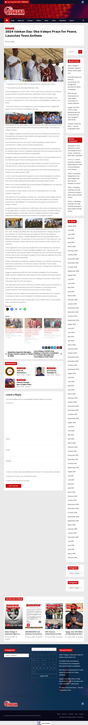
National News (10, 607)
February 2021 (72, 496)
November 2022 (73, 410)
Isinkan (16, 605)
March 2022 (72, 443)
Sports (72, 20)
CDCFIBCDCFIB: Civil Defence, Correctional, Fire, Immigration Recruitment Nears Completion (69, 663)
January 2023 (72, 402)
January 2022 (72, 451)
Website (8, 461)
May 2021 (71, 484)
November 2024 (73, 312)
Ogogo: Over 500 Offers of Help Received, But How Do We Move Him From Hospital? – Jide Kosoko (71, 681)
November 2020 (73, 508)
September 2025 (73, 271)
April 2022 (71, 439)
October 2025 (72, 267)
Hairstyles (71, 146)
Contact (30, 20)
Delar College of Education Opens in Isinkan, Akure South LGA (13, 635)
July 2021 (71, 476)
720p (69, 174)
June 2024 (71, 332)
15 (51, 660)
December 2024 (73, 308)
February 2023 (72, 398)
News (46, 20)
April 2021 (71, 488)
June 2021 (71, 480)
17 (33, 664)
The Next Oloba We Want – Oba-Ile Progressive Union (74, 126)
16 (54, 660)
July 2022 (71, 427)
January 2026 (72, 255)
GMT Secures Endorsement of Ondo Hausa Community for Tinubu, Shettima (73, 98)
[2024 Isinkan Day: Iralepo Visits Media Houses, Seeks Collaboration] (52, 323)
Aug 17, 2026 (21, 375)
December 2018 (73, 537)
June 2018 (71, 545)
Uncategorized (9, 28)
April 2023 (71, 390)
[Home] (7, 20)
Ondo (8, 610)
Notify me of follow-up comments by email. (22, 476)
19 (40, 664)
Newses (29, 715)
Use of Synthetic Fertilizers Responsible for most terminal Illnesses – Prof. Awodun (75, 164)
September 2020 (73, 517)
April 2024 (71, 341)
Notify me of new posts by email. (18, 481)
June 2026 (71, 234)
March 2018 (71, 554)
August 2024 (72, 324)
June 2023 (71, 382)
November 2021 (73, 459)
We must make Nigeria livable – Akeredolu (71, 717)
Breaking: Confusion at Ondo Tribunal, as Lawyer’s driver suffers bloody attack (75, 192)
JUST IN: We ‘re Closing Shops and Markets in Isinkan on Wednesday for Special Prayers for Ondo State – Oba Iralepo (33, 332)
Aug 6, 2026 (20, 387)
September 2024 (73, 320)
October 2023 (72, 365)
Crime (54, 20)
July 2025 (71, 279)
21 (47, 664)
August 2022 (72, 423)
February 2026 (73, 251)
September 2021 (73, 468)
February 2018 (72, 558)
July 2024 (71, 328)
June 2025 (71, 283)
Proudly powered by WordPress (13, 715)
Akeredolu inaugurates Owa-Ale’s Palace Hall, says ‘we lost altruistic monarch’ (74, 178)
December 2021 (73, 455)
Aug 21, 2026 (31, 637)
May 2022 (71, 435)
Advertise (71, 714)
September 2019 (73, 521)
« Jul (33, 681)
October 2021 (72, 463)
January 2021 (72, 500)
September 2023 (73, 369)
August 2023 (72, 373)
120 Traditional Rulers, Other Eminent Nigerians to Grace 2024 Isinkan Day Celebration (14, 330)
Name (8, 439)
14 (47, 660)
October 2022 (72, 414)
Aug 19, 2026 (71, 637)
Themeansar (37, 715)
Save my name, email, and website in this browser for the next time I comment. (33, 472)
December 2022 (73, 406)
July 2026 (71, 230)
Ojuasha (28, 375)
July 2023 (71, 377)
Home (58, 714)
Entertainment (71, 605)
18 (36, 664)
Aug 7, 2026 (50, 375)
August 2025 (72, 275)
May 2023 (71, 386)
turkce (70, 201)
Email (8, 450)
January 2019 (72, 533)
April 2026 (71, 242)
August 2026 (72, 226)
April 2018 (71, 549)
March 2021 (71, 492)
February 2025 (73, 300)
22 (51, 664)
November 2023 (73, 361)
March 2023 (72, 394)
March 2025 (72, 296)
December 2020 (73, 504)
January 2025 (72, 304)
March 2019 (71, 525)
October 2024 (72, 316)
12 (40, 660)
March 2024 (72, 345)
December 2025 (73, 259)
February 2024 (73, 349)
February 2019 (72, 529)
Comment (10, 403)
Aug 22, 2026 (11, 637)
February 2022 (72, 447)
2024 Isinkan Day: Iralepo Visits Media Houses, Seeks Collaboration (52, 330)
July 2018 (71, 541)
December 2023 (73, 357)
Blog (13, 20)
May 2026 (71, 238)
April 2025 (71, 292)
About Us (21, 20)
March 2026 (72, 247)
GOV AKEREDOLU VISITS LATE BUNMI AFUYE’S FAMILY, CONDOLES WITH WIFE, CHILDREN (75, 151)
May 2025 (71, 287)
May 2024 (71, 337)
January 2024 (72, 353)
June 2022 (71, 431)
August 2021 (72, 472)
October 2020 (72, 513)
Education (63, 20)
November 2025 (73, 263)
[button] (83, 20)
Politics (39, 20)
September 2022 (73, 418)
